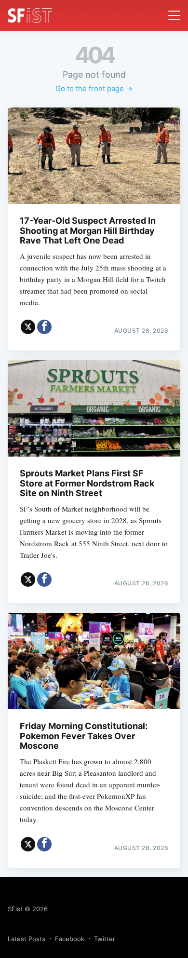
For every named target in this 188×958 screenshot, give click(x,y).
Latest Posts (26, 939)
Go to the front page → (94, 88)
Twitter (104, 939)
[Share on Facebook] (44, 327)
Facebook (69, 939)
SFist (15, 909)
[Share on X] (28, 327)
